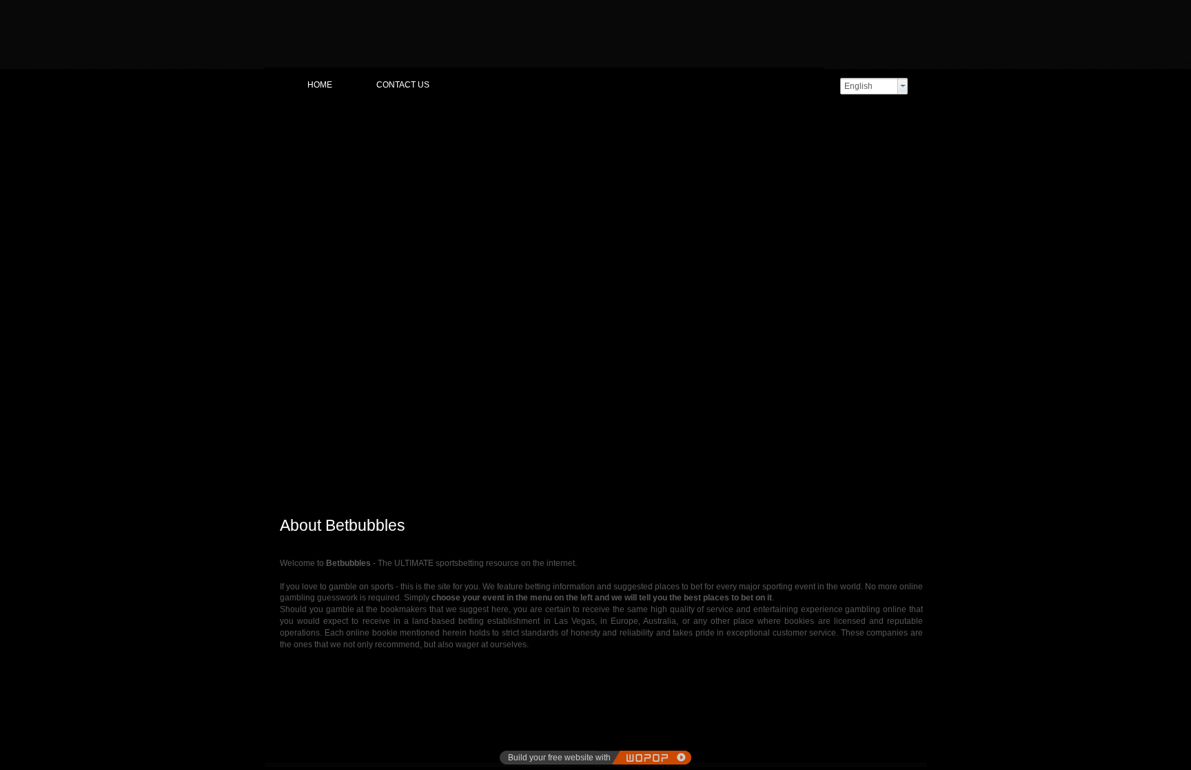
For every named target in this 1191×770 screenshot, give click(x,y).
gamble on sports (361, 586)
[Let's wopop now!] (651, 757)
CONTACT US (402, 85)
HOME (319, 85)
